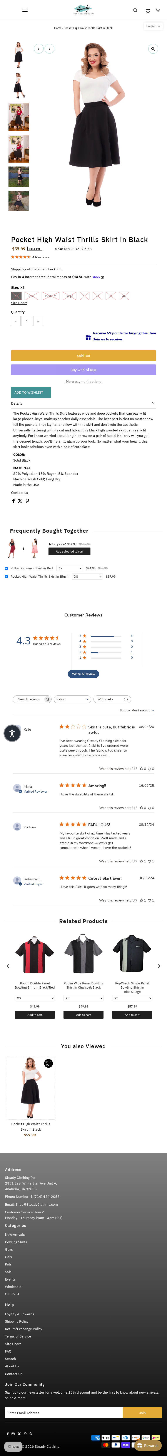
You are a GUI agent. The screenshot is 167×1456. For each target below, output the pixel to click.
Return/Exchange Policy (23, 1329)
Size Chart (19, 303)
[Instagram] (13, 1434)
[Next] (49, 49)
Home (58, 28)
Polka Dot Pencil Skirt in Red (32, 568)
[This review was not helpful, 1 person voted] (149, 861)
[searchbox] (28, 699)
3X (111, 296)
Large (69, 296)
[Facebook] (8, 1434)
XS (16, 296)
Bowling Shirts (16, 1242)
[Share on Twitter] (20, 502)
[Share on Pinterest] (27, 502)
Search (10, 1358)
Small (31, 296)
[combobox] (72, 699)
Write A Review (83, 674)
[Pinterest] (25, 1434)
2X (97, 296)
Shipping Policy (16, 1321)
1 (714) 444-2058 (45, 1196)
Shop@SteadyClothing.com (36, 1204)
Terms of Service (18, 1336)
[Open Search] (135, 10)
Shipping (17, 269)
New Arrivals (15, 1234)
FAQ (8, 1351)
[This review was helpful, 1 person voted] (141, 861)
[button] (153, 26)
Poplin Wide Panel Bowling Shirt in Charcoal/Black (83, 985)
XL (84, 296)
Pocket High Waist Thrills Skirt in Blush (39, 576)
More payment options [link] (83, 381)
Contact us (19, 492)
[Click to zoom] (153, 49)
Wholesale (13, 1286)
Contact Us (13, 1374)
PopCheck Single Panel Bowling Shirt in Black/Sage (132, 987)
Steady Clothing (47, 1446)
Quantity (18, 312)
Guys (9, 1249)
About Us (12, 1366)
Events (10, 1279)
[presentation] (8, 966)
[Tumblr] (30, 1434)
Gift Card (12, 1294)
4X (124, 296)
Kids (8, 1264)
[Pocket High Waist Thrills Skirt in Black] (31, 1088)
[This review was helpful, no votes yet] (141, 768)
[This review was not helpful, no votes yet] (149, 768)
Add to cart (34, 1015)
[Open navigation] (25, 10)
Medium (50, 296)
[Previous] (39, 49)
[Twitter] (19, 1434)
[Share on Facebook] (13, 502)
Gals (8, 1257)
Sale (8, 1272)
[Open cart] (158, 10)
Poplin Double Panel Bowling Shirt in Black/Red (35, 985)
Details (16, 403)
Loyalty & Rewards (19, 1314)
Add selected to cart (69, 551)
